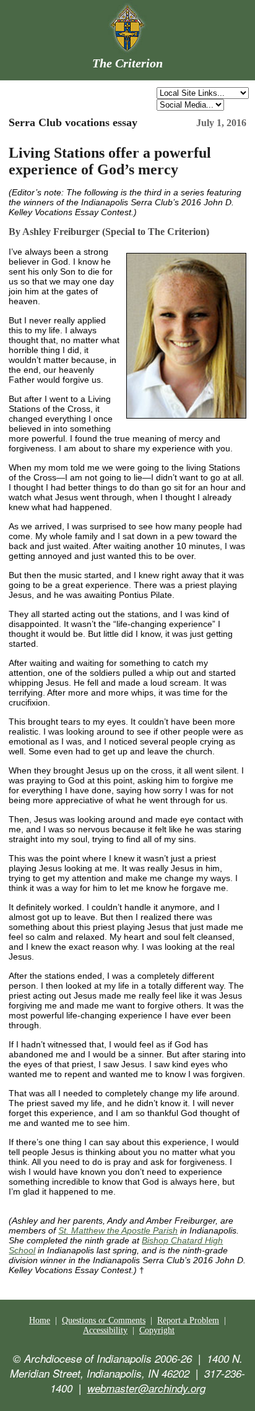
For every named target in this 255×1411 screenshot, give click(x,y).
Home (39, 1320)
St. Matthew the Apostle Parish (118, 1230)
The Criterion (127, 63)
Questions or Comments (103, 1320)
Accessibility (105, 1330)
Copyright (157, 1330)
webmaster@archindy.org (146, 1388)
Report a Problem (188, 1320)
